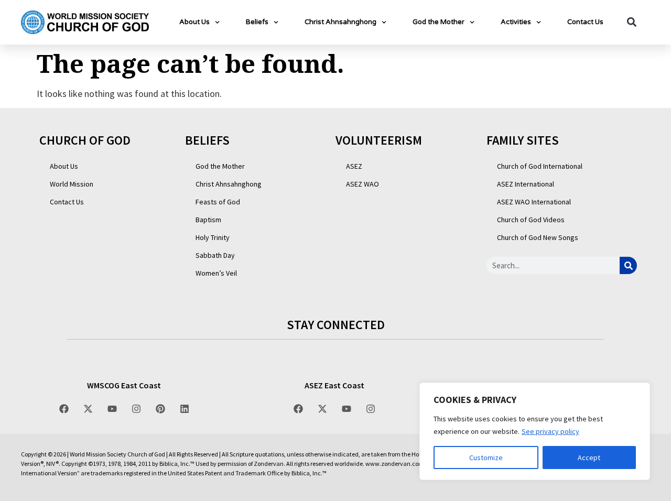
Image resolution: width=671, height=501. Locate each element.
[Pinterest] (160, 408)
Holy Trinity (213, 237)
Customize (486, 457)
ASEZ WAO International (534, 201)
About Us (194, 22)
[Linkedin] (184, 408)
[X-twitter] (88, 408)
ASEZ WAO (362, 184)
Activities (516, 22)
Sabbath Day (215, 255)
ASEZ (354, 166)
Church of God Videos (531, 219)
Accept (589, 457)
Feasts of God (218, 201)
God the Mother (438, 22)
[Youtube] (112, 408)
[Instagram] (136, 408)
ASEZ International (525, 184)
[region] (534, 431)
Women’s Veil (216, 273)
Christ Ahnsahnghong (340, 22)
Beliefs (257, 22)
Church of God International (539, 166)
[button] (631, 22)
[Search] (628, 265)
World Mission (71, 184)
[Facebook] (64, 408)
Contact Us (585, 22)
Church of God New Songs (537, 237)
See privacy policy (550, 431)
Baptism (208, 219)
